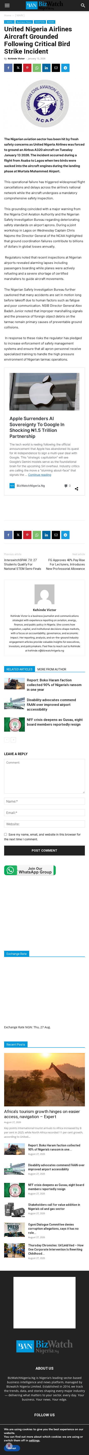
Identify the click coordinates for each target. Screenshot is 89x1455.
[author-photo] (44, 604)
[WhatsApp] (37, 68)
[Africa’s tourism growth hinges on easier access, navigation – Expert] (44, 1080)
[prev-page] (6, 739)
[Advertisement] (44, 508)
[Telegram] (65, 68)
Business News (24, 21)
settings (34, 1440)
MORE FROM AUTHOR (51, 669)
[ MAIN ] (19, 15)
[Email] (56, 68)
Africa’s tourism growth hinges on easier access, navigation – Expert (42, 1114)
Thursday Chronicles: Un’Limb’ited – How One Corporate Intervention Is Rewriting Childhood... (55, 1249)
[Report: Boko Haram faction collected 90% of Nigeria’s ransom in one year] (14, 683)
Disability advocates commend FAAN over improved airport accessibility (51, 704)
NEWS (51, 21)
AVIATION (40, 21)
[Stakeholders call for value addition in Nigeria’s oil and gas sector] (14, 1210)
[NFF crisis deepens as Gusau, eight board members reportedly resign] (14, 724)
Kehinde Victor (16, 58)
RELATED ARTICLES (19, 669)
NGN (28, 1027)
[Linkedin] (46, 68)
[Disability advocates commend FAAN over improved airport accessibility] (14, 703)
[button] (7, 5)
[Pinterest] (27, 68)
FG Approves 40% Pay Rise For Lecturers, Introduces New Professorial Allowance (65, 564)
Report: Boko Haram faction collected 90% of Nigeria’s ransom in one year (54, 685)
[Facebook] (8, 68)
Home (7, 15)
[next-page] (13, 739)
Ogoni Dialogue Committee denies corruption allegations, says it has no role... (53, 1228)
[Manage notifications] (9, 1446)
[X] (18, 68)
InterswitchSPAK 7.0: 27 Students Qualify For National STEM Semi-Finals (22, 564)
